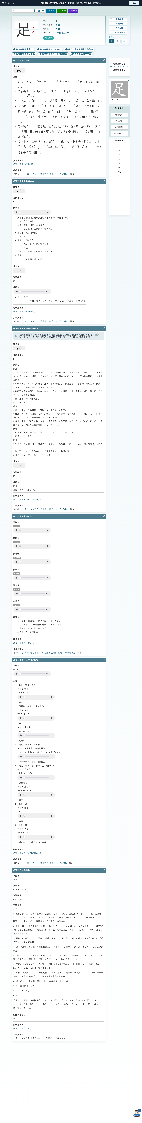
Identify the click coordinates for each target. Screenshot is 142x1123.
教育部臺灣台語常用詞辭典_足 (27, 853)
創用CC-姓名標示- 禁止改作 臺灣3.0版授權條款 (44, 174)
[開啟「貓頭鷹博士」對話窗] (136, 1114)
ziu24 (16, 589)
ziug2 (16, 573)
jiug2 (16, 526)
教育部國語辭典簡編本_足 (25, 312)
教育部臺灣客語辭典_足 (24, 643)
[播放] (113, 99)
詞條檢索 (52, 10)
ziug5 (16, 542)
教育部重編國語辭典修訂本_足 (27, 499)
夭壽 (119, 66)
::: (1, 2)
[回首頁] (8, 3)
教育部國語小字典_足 (23, 164)
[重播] (121, 99)
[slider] (32, 212)
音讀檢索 (74, 10)
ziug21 (17, 557)
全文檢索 (63, 10)
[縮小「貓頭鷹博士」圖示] (139, 1110)
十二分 (113, 66)
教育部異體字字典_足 (23, 1028)
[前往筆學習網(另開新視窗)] (126, 99)
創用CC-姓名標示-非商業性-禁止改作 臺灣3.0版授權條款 (49, 653)
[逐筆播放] (117, 99)
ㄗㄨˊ (58, 21)
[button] (71, 3)
